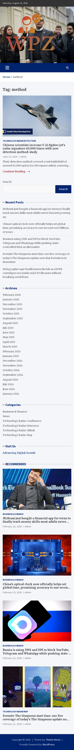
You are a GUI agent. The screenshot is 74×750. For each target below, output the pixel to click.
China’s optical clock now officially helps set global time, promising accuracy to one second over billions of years (36, 228)
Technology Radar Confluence (22, 420)
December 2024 (12, 360)
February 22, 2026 (12, 658)
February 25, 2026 (12, 526)
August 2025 (10, 323)
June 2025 (9, 332)
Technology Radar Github (19, 430)
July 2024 (8, 384)
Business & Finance (15, 411)
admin (23, 156)
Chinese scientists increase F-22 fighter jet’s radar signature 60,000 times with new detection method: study (34, 148)
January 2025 (11, 356)
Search (7, 181)
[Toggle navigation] (7, 67)
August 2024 (10, 379)
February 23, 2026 (12, 592)
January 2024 (11, 393)
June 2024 (9, 389)
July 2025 (8, 327)
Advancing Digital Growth (19, 452)
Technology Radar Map (17, 435)
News (6, 416)
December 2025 (12, 304)
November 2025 (12, 309)
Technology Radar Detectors (19, 140)
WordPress (49, 744)
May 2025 (9, 337)
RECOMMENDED (15, 464)
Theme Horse (53, 739)
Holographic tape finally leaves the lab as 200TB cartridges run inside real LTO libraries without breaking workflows (32, 273)
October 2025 (11, 313)
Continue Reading (14, 171)
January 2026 (11, 299)
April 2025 (9, 342)
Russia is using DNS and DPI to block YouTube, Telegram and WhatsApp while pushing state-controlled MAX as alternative (32, 243)
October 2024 (11, 370)
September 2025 (13, 318)
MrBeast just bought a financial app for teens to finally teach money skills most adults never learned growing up (36, 213)
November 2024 (13, 365)
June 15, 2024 (10, 156)
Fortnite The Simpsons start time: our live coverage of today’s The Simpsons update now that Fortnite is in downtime (36, 258)
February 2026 (12, 294)
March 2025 (10, 346)
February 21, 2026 (12, 724)
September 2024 (13, 374)
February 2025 (12, 351)
